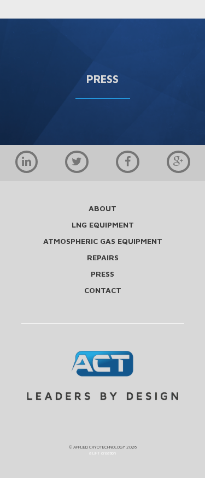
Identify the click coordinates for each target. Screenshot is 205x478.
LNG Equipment (103, 224)
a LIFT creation (102, 453)
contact (102, 290)
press (102, 273)
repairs (103, 257)
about (102, 208)
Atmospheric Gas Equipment (102, 241)
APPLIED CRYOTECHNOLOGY (99, 447)
